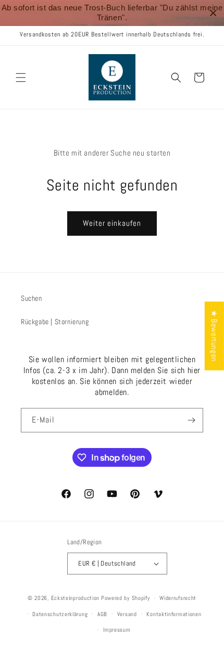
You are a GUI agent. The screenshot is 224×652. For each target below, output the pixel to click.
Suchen (31, 298)
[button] (20, 77)
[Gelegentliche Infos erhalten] (191, 420)
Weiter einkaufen (112, 223)
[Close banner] (213, 13)
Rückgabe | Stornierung (55, 321)
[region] (112, 13)
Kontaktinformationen (173, 614)
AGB (102, 614)
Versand (127, 614)
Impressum (116, 629)
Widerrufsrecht (177, 598)
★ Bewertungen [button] (214, 336)
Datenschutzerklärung (60, 614)
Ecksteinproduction (75, 598)
